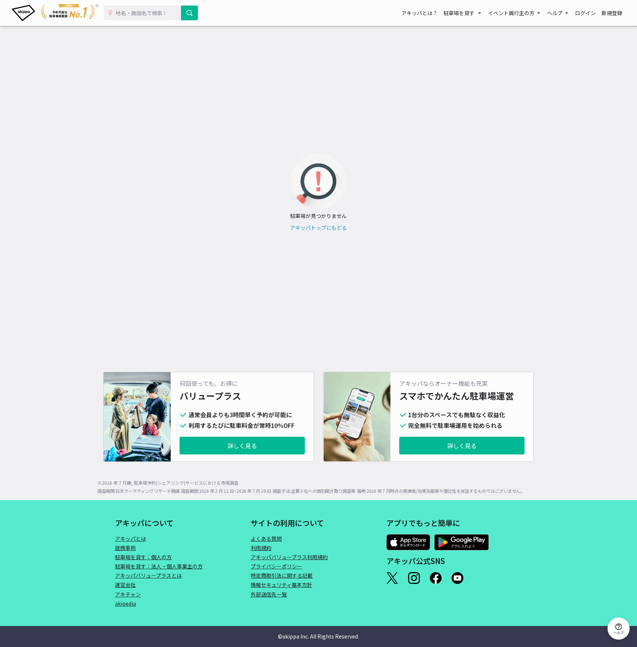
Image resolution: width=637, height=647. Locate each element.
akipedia (125, 603)
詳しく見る (242, 445)
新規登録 (612, 13)
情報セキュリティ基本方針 (281, 584)
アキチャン (128, 594)
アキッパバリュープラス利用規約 (289, 557)
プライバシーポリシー (276, 566)
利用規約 (261, 547)
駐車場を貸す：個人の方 (143, 557)
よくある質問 (266, 538)
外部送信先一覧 (269, 594)
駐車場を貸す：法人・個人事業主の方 (159, 566)
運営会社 (125, 584)
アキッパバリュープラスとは (148, 575)
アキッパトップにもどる (318, 227)
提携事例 (125, 547)
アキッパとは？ (419, 13)
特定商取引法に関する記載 (282, 575)
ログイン (585, 13)
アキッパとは (130, 538)
